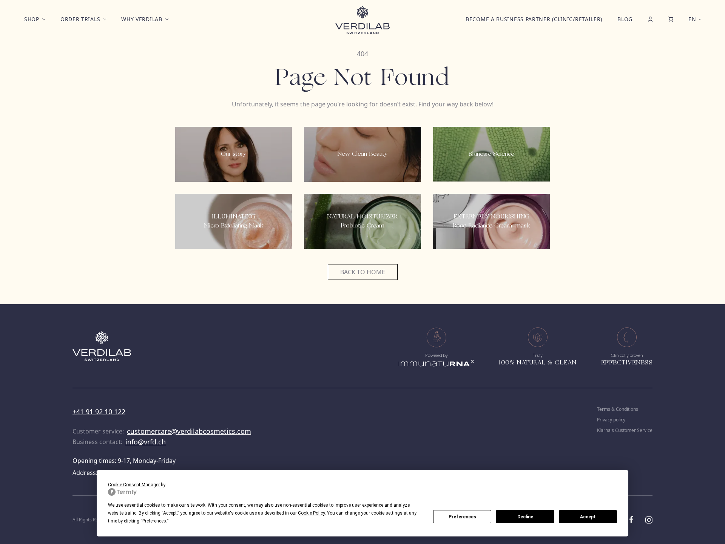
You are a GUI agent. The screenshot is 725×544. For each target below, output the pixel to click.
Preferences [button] (154, 521)
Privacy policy (611, 420)
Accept (588, 516)
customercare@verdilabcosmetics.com (189, 431)
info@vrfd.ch (145, 441)
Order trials (80, 19)
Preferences (462, 516)
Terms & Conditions (617, 409)
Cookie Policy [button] (311, 513)
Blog (624, 19)
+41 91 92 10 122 (98, 411)
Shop (31, 19)
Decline (525, 516)
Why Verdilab (141, 19)
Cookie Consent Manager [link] (134, 484)
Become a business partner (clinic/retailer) (534, 19)
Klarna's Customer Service (624, 430)
